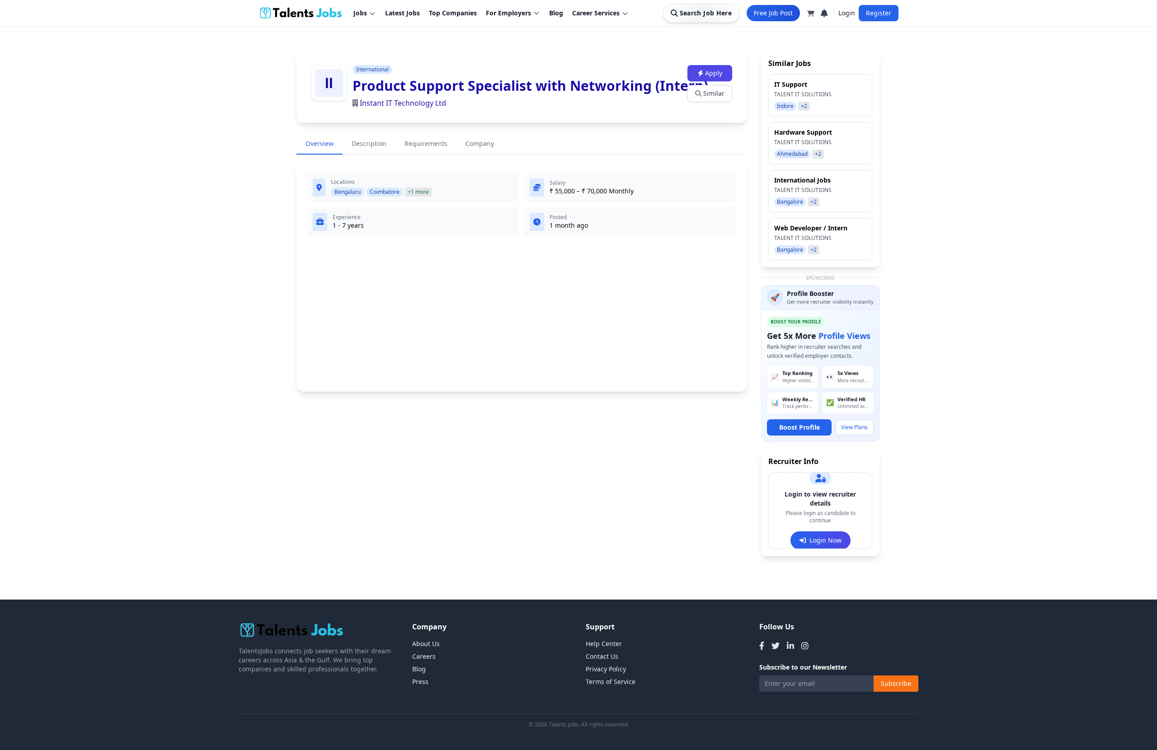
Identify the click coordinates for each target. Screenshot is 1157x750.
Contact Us (602, 656)
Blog (556, 13)
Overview (320, 143)
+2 (804, 106)
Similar (713, 93)
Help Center (604, 643)
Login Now (825, 540)
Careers (424, 656)
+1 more (418, 192)
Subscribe (896, 683)
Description (369, 143)
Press (420, 681)
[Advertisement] (521, 312)
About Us (426, 643)
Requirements (425, 143)
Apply (713, 73)
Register (878, 13)
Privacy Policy (606, 669)
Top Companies (453, 13)
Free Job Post (773, 13)
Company (480, 143)
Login (846, 13)
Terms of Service (610, 681)
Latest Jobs (402, 13)
